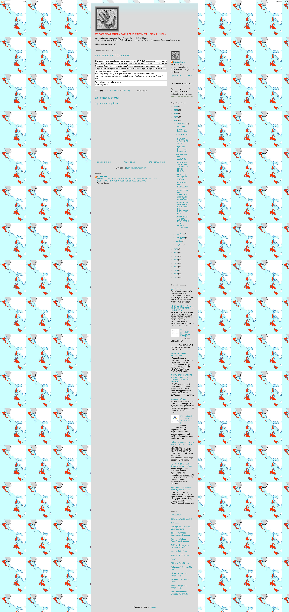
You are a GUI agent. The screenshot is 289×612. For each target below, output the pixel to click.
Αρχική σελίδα (129, 162)
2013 (176, 274)
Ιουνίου (179, 241)
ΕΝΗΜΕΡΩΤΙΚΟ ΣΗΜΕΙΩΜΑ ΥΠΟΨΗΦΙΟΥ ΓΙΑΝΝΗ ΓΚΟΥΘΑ (182, 167)
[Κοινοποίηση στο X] (142, 91)
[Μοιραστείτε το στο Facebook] (144, 91)
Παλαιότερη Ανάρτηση (156, 162)
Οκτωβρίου (180, 238)
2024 (176, 110)
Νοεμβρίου (180, 234)
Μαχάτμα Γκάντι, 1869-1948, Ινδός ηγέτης (182, 96)
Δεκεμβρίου (181, 124)
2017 (176, 260)
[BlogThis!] (140, 91)
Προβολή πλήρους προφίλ (181, 75)
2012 (176, 277)
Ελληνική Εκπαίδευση (180, 563)
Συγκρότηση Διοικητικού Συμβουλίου (181, 129)
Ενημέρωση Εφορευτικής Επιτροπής (181, 149)
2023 (176, 114)
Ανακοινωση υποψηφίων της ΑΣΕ (181, 177)
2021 (176, 121)
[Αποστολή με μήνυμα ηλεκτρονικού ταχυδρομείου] (138, 91)
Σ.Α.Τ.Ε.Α (175, 523)
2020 (176, 249)
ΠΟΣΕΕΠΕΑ (102, 177)
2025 (176, 106)
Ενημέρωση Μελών (179, 399)
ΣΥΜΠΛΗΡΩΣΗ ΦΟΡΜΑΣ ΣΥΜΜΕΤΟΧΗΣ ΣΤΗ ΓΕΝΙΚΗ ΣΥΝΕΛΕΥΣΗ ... (182, 223)
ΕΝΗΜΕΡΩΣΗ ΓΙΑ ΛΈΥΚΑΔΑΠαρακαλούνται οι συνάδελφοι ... (182, 194)
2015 (176, 267)
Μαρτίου (179, 245)
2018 (176, 256)
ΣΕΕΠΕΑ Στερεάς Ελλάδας (181, 519)
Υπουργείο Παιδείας (179, 551)
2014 (176, 270)
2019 (176, 253)
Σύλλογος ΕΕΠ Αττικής (180, 555)
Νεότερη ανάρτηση (104, 162)
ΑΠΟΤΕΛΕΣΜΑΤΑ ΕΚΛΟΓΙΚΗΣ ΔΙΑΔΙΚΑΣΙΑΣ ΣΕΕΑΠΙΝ (182, 139)
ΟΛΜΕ (173, 559)
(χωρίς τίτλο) (176, 289)
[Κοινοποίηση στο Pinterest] (146, 91)
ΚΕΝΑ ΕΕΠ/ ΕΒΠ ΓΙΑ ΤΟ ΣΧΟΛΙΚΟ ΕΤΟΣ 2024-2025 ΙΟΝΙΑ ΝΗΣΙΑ (182, 308)
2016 (176, 263)
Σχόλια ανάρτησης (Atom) (136, 168)
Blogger (153, 607)
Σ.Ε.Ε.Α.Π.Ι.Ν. (179, 62)
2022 (176, 117)
